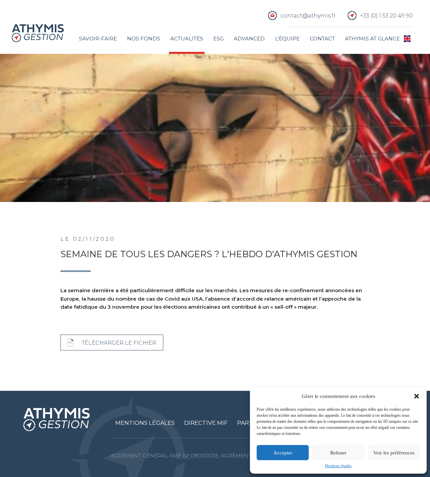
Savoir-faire (98, 38)
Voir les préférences (394, 452)
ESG (218, 38)
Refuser (338, 452)
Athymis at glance (372, 38)
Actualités (186, 38)
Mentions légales (338, 466)
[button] (416, 396)
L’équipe (287, 38)
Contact (322, 38)
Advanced (249, 38)
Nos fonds (143, 38)
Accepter (282, 452)
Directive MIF (206, 422)
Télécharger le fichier (119, 342)
